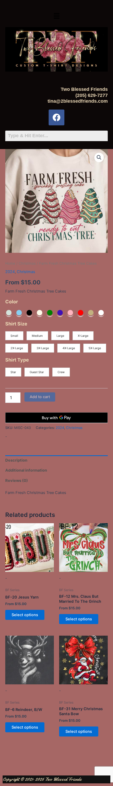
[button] (56, 16)
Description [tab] (16, 460)
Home (10, 263)
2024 (10, 271)
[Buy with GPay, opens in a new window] (56, 417)
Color (11, 301)
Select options (25, 614)
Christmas (27, 263)
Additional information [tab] (26, 470)
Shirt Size (16, 324)
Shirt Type (17, 360)
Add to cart (40, 396)
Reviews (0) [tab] (16, 480)
